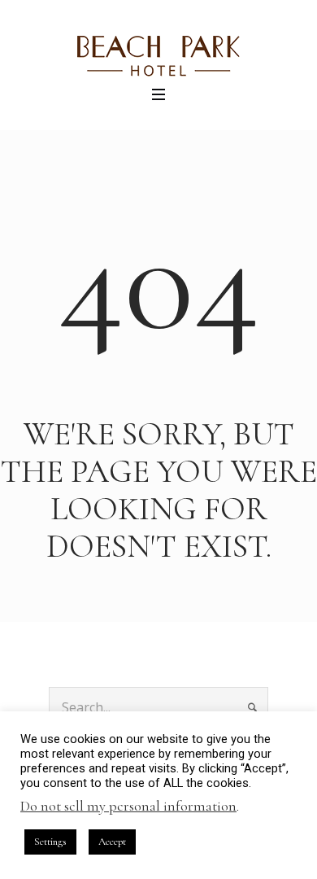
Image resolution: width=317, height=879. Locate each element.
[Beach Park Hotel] (158, 56)
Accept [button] (112, 841)
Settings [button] (50, 841)
